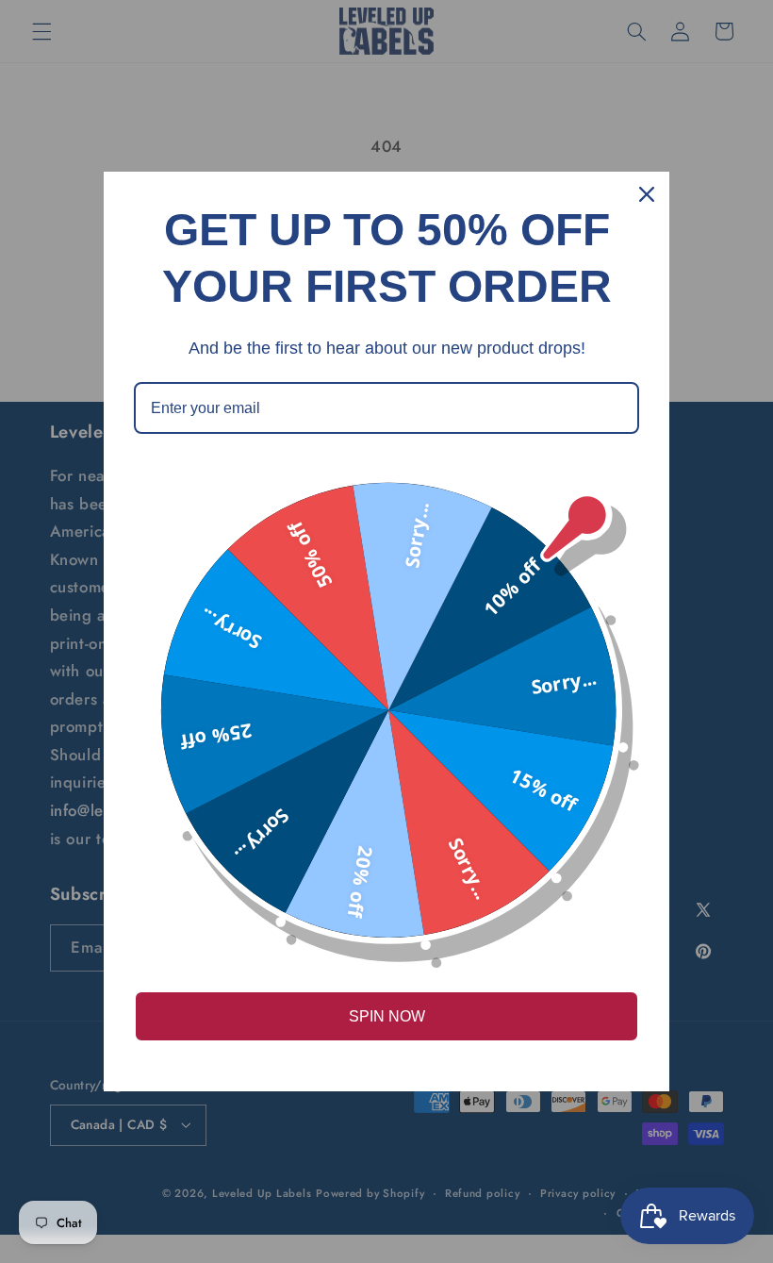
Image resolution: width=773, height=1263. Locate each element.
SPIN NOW (387, 1016)
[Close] (646, 194)
